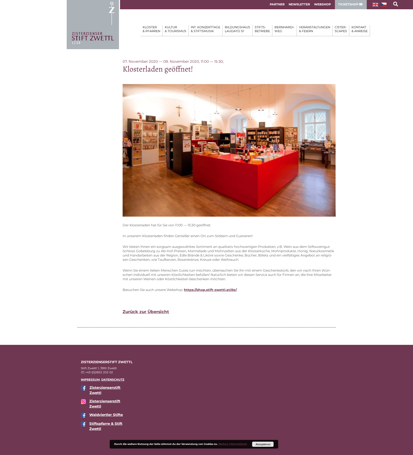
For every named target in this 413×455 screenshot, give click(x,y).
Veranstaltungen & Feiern (314, 29)
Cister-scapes (341, 29)
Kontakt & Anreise (359, 29)
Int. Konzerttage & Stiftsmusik (205, 29)
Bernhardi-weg (284, 29)
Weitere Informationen (232, 444)
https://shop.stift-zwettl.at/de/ (210, 290)
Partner (277, 4)
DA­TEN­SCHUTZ (112, 379)
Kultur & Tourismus (175, 29)
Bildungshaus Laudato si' (237, 29)
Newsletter (299, 4)
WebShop (322, 4)
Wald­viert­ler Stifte (106, 415)
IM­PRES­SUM (90, 379)
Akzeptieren (263, 444)
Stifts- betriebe (262, 29)
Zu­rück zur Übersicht (146, 311)
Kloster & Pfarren (151, 29)
